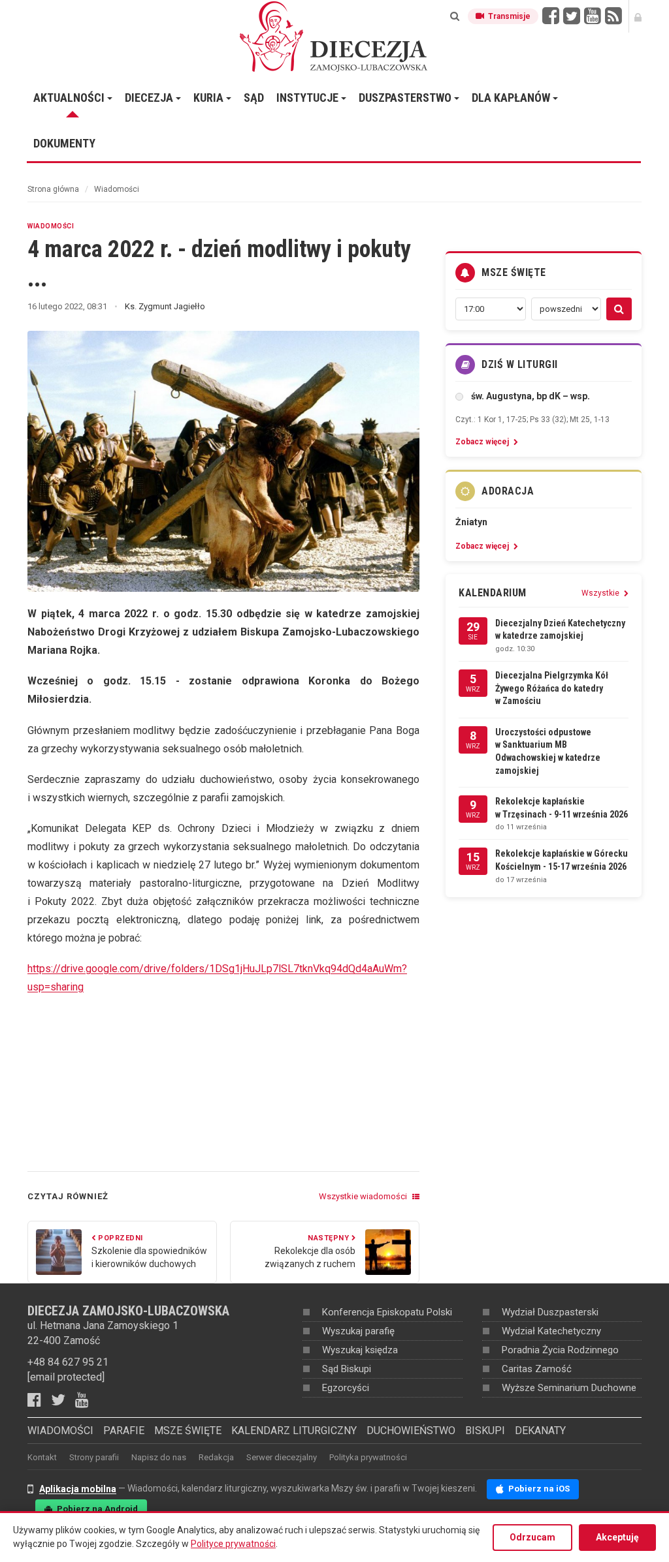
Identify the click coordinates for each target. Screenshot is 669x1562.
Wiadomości (116, 189)
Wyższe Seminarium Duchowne (569, 1388)
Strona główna (53, 189)
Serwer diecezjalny (281, 1457)
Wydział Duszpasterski (550, 1312)
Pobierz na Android (96, 1509)
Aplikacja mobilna (77, 1489)
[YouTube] (87, 1400)
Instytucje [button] (308, 97)
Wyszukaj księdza (360, 1350)
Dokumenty (64, 143)
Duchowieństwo (411, 1430)
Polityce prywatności (233, 1544)
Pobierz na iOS (538, 1488)
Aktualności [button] (70, 97)
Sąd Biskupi (346, 1369)
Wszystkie (601, 593)
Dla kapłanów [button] (512, 97)
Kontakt (42, 1457)
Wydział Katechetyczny (551, 1331)
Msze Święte (187, 1430)
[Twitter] (63, 1400)
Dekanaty (540, 1430)
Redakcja (216, 1457)
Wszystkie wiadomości (364, 1196)
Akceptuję (617, 1537)
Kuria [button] (209, 97)
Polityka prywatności (368, 1457)
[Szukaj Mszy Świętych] (619, 309)
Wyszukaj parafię (358, 1331)
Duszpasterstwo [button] (406, 97)
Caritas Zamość (537, 1369)
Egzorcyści (345, 1388)
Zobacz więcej (483, 441)
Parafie (123, 1430)
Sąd (254, 97)
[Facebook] (39, 1400)
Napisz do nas (158, 1457)
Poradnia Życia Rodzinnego (560, 1350)
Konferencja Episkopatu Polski (387, 1312)
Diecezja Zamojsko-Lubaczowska (334, 36)
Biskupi (485, 1430)
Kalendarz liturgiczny (294, 1430)
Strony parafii (94, 1457)
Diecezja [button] (150, 97)
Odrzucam (532, 1537)
